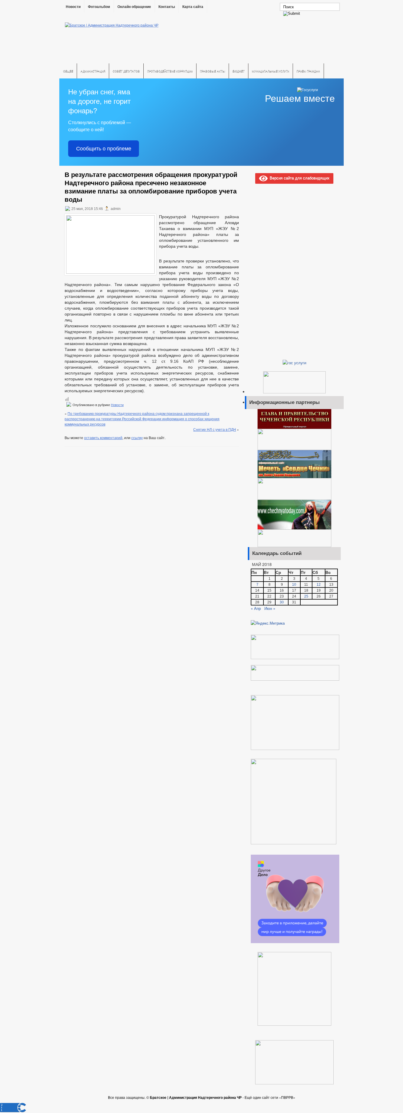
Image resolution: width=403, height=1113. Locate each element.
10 (294, 584)
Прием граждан (308, 71)
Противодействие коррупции (170, 71)
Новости (73, 7)
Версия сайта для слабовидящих (299, 177)
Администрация (93, 71)
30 (282, 602)
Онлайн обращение (134, 7)
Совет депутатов (126, 71)
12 (319, 584)
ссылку (137, 437)
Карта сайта (192, 7)
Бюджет (238, 71)
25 (306, 596)
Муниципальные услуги (270, 71)
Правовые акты (212, 71)
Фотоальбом (99, 7)
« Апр (256, 608)
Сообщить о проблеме (103, 149)
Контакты (166, 7)
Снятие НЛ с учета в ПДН (214, 429)
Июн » (269, 608)
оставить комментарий (103, 437)
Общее (68, 71)
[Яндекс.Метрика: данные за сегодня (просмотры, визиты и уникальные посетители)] (268, 623)
